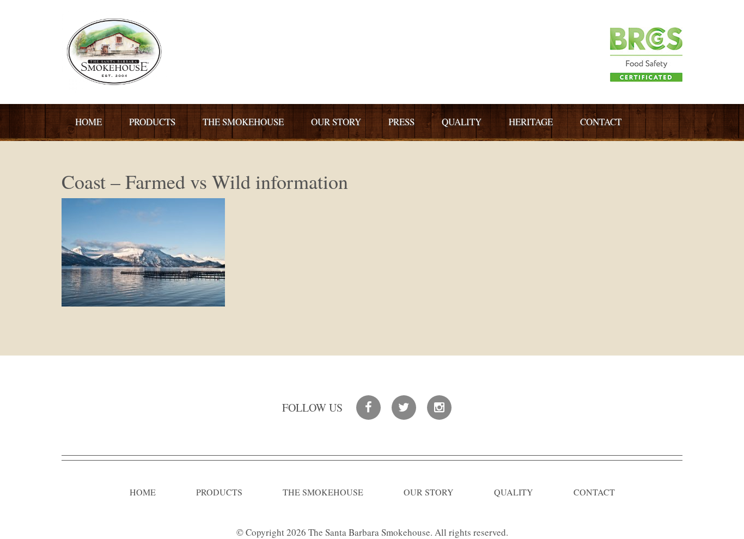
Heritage (531, 121)
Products (152, 121)
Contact (600, 121)
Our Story (336, 121)
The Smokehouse (243, 121)
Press (401, 121)
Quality (461, 121)
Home (88, 121)
